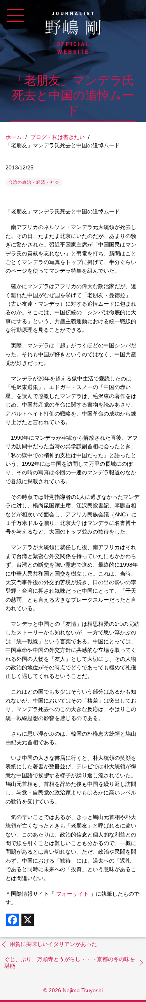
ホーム (13, 137)
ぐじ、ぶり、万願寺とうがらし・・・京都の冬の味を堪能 (69, 962)
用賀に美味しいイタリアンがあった (53, 944)
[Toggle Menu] (15, 15)
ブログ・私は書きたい (57, 137)
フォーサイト (72, 894)
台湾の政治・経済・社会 (34, 182)
